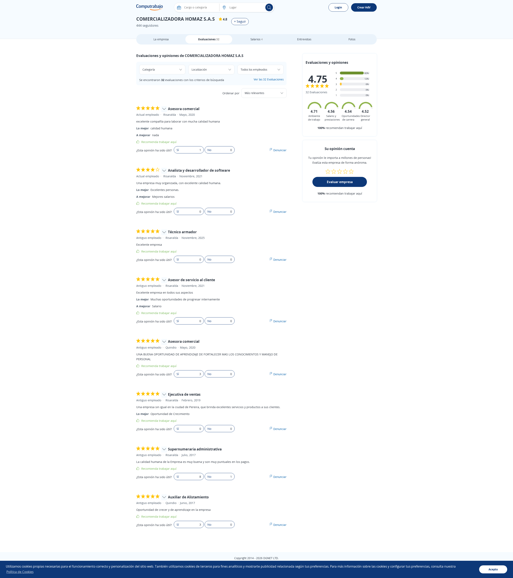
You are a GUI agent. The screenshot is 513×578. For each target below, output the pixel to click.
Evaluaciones (208, 39)
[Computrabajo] (149, 7)
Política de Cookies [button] (19, 572)
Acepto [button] (493, 569)
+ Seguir (240, 21)
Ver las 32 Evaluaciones (269, 79)
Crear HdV (364, 7)
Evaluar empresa (340, 182)
